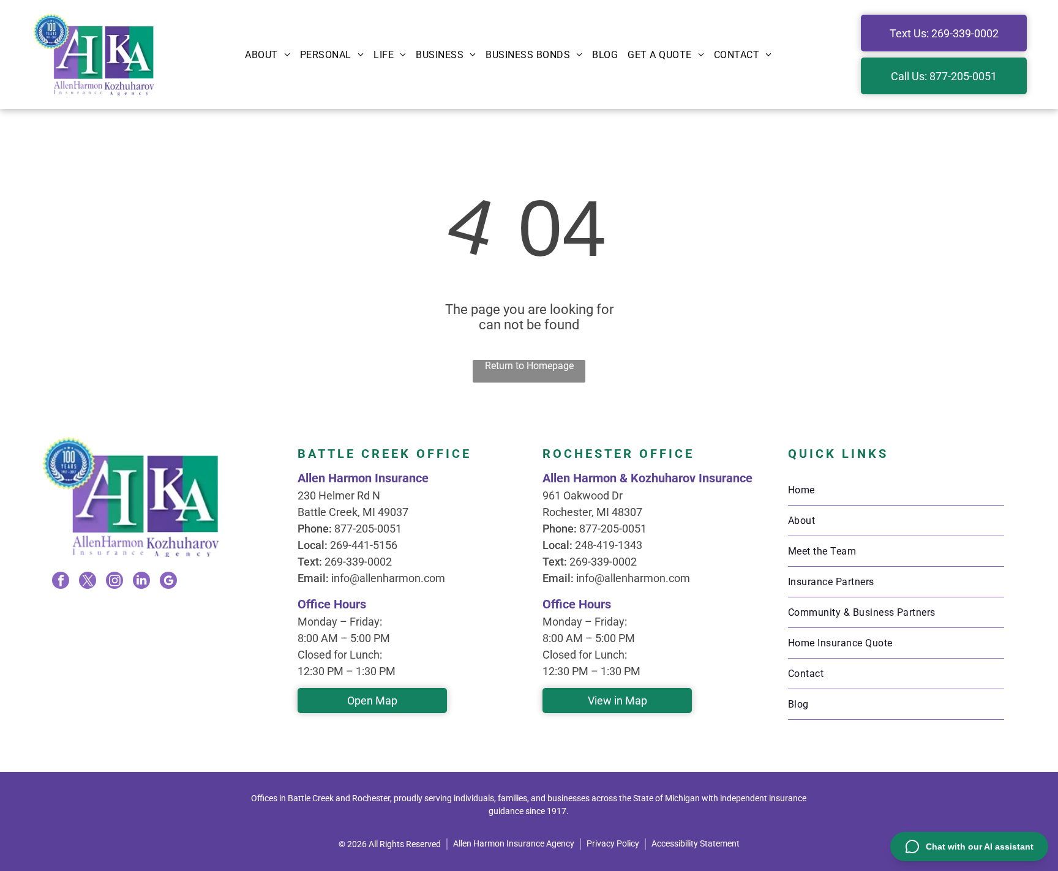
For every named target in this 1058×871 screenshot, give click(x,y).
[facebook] (60, 582)
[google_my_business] (168, 582)
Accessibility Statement (695, 843)
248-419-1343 (608, 545)
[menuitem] (267, 54)
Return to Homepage (529, 366)
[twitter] (87, 582)
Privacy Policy (613, 843)
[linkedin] (141, 582)
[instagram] (114, 582)
